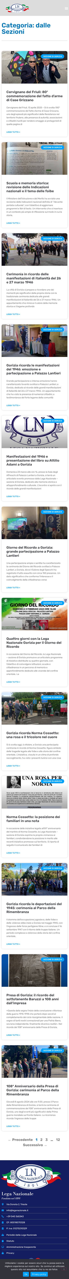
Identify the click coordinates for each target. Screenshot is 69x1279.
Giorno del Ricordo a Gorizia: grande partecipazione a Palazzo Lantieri (33, 551)
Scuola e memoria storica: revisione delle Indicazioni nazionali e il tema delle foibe (30, 187)
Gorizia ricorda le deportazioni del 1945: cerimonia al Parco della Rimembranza (34, 908)
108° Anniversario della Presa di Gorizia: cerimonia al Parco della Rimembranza (32, 1090)
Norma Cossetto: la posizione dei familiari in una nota (33, 819)
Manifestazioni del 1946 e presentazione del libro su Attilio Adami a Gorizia (32, 460)
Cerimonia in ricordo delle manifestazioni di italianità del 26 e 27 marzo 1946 (33, 278)
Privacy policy (39, 1274)
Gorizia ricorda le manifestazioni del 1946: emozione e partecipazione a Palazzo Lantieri (33, 369)
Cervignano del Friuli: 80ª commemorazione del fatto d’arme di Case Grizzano (34, 96)
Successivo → (35, 1145)
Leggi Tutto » (13, 132)
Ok (26, 1274)
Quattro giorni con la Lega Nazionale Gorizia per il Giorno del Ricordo (33, 643)
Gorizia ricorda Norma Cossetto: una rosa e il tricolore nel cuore (32, 735)
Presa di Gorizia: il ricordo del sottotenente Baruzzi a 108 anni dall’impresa (32, 999)
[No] (64, 1268)
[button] (66, 8)
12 (58, 1140)
